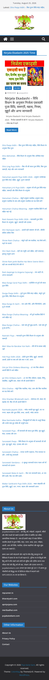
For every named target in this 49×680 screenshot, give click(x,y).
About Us (6, 633)
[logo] (13, 515)
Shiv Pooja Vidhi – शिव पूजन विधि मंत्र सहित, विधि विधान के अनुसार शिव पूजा (27, 8)
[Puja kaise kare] (5, 39)
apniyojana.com (9, 604)
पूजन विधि (8, 88)
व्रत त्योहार (17, 88)
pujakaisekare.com (11, 616)
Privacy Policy (8, 638)
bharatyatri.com (9, 598)
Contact (6, 644)
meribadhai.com (9, 610)
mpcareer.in (7, 593)
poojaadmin (23, 93)
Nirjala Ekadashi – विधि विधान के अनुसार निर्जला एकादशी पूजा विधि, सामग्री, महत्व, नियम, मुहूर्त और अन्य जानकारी (24, 104)
